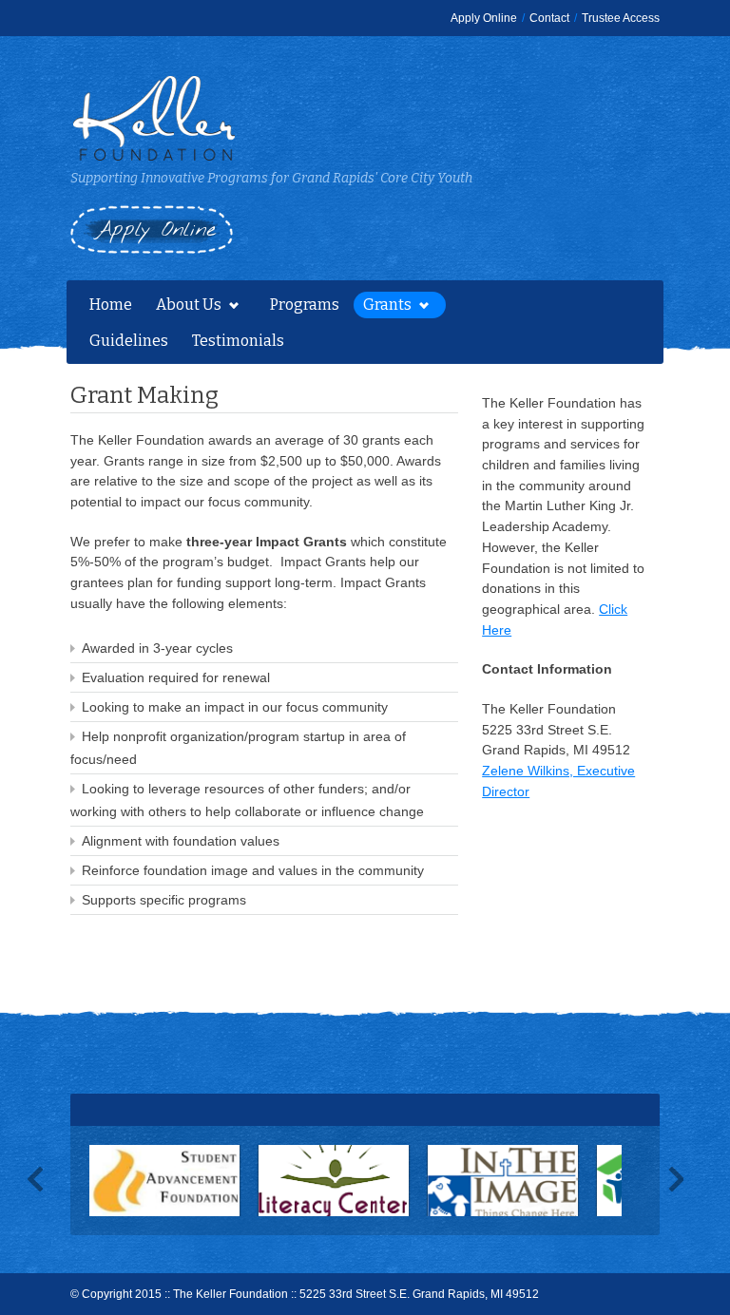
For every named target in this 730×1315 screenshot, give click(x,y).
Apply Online (484, 18)
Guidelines (128, 341)
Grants (383, 306)
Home (110, 304)
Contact (549, 18)
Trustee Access (621, 18)
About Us (183, 306)
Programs (304, 304)
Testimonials (238, 341)
